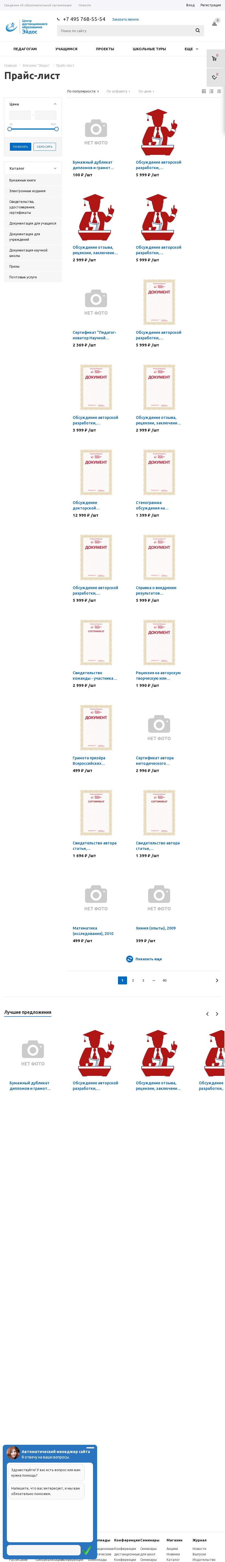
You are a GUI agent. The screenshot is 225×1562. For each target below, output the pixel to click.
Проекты (105, 49)
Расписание (18, 1559)
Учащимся (66, 49)
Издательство (204, 1559)
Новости (199, 1548)
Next (217, 1014)
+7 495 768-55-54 (84, 19)
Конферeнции (127, 1540)
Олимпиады (99, 1540)
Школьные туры (149, 49)
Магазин (174, 1540)
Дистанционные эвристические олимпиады (101, 1554)
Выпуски (199, 1554)
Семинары (149, 1540)
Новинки (173, 1554)
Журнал (200, 1540)
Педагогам (25, 49)
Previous (208, 1014)
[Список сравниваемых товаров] (215, 25)
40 (164, 980)
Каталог (173, 1559)
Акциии (172, 1548)
